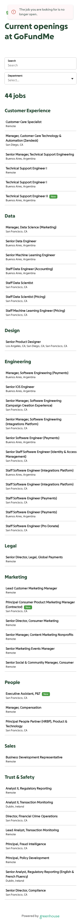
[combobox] (8, 80)
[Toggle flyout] (72, 78)
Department (15, 75)
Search (12, 61)
